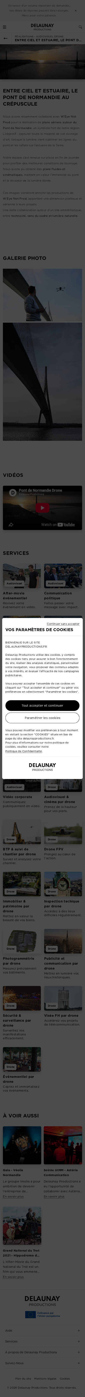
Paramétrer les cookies (42, 718)
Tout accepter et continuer (42, 706)
